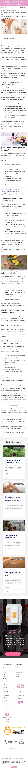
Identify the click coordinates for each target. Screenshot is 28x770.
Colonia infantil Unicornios (12, 189)
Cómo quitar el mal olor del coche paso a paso (13, 461)
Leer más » (7, 473)
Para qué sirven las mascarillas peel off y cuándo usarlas (12, 537)
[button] (13, 7)
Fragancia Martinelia (6, 191)
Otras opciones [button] (6, 766)
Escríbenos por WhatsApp (16, 421)
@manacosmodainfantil (11, 415)
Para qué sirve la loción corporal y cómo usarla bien (12, 574)
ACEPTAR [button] (14, 766)
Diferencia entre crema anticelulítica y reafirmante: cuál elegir (12, 499)
